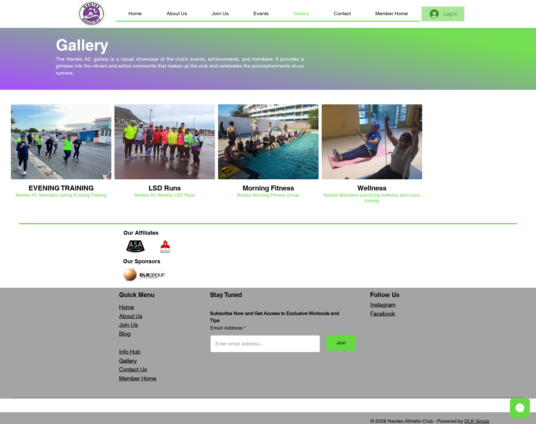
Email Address (226, 328)
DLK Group (476, 421)
